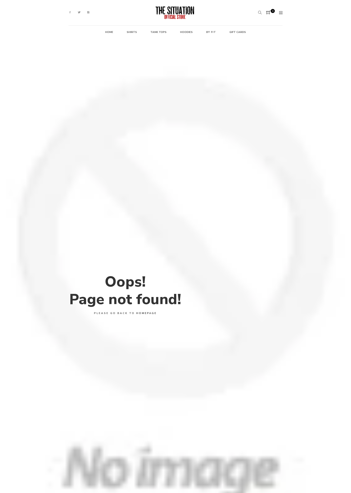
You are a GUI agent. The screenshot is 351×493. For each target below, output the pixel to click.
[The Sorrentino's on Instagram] (88, 12)
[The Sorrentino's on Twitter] (79, 12)
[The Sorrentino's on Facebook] (70, 12)
